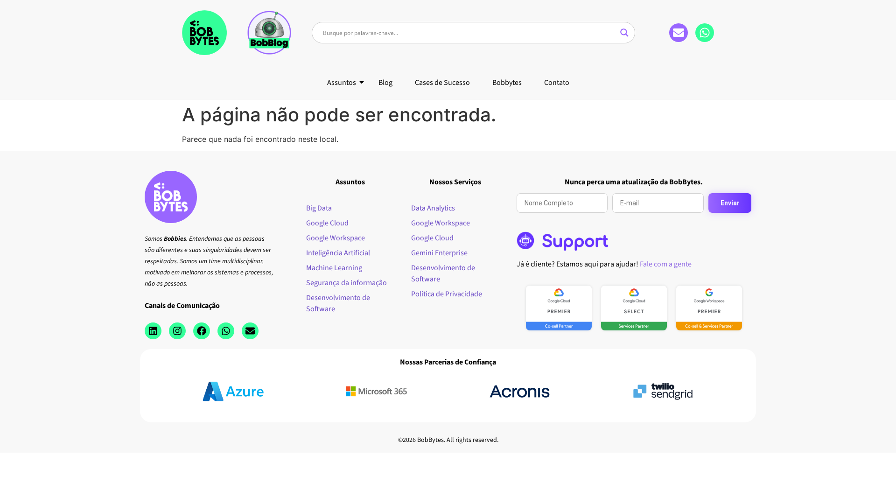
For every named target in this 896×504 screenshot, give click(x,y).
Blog (385, 82)
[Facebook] (201, 330)
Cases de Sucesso (442, 82)
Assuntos (341, 82)
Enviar (730, 203)
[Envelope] (678, 32)
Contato (556, 82)
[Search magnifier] (624, 32)
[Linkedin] (153, 330)
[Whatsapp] (704, 32)
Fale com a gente (666, 264)
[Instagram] (177, 330)
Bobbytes (507, 82)
